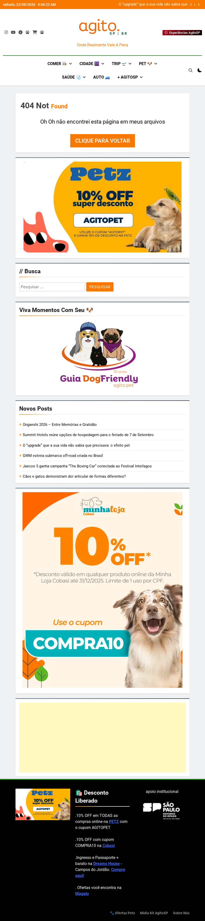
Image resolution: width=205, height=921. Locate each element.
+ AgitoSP (128, 77)
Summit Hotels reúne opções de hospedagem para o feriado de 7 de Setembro (88, 435)
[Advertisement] (102, 738)
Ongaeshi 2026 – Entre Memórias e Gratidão (60, 424)
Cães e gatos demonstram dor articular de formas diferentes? (74, 476)
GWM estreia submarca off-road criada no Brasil (63, 455)
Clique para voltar (102, 141)
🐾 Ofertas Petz (122, 913)
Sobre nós (181, 913)
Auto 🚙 (101, 77)
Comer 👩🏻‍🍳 (57, 63)
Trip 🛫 (119, 63)
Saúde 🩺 (71, 77)
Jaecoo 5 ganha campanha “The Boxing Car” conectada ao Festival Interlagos (87, 466)
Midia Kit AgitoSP (154, 913)
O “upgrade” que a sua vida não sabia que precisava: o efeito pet (153, 5)
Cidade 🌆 (89, 63)
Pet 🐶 (145, 63)
